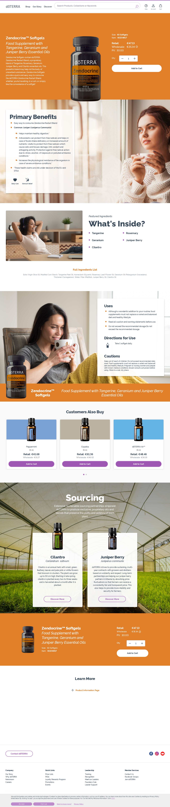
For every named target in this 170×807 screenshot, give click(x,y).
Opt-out (44, 804)
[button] (83, 474)
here (113, 798)
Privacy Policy (79, 804)
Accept (22, 804)
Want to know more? (64, 804)
